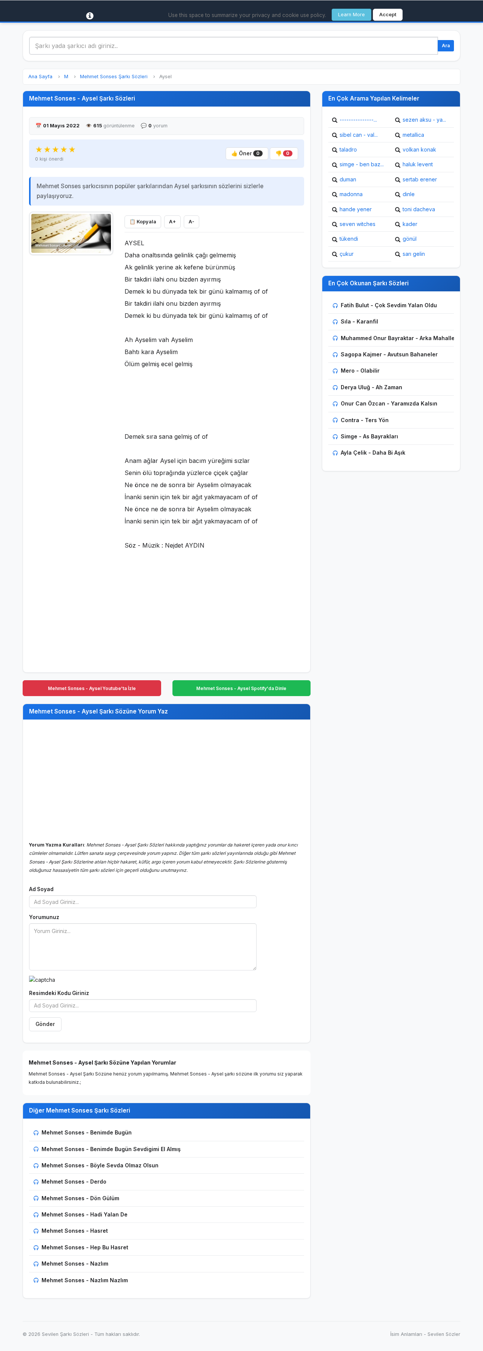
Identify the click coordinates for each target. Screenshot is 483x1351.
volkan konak (419, 149)
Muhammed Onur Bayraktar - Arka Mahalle (398, 338)
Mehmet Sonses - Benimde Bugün (87, 1132)
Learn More (351, 14)
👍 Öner (245, 153)
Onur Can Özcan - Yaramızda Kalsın (389, 403)
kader (410, 224)
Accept (387, 14)
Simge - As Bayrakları (369, 436)
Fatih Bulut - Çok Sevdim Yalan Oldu (389, 305)
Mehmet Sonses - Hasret (75, 1230)
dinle (409, 194)
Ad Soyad (41, 889)
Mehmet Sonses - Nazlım (75, 1263)
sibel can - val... (359, 135)
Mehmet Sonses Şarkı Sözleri (114, 76)
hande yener (356, 209)
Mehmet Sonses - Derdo (74, 1181)
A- (191, 221)
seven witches (357, 224)
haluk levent (418, 164)
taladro (348, 149)
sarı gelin (414, 254)
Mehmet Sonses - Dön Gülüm (80, 1198)
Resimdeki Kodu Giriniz (59, 993)
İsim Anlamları (406, 1334)
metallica (413, 135)
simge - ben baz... (362, 164)
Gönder (45, 1024)
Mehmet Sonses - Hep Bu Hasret (85, 1247)
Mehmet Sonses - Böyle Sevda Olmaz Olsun (100, 1165)
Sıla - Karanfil (359, 321)
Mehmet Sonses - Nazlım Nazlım (85, 1280)
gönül (410, 238)
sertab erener (420, 179)
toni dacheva (419, 209)
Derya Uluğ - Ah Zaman (371, 387)
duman (348, 179)
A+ (172, 221)
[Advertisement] (71, 373)
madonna (351, 194)
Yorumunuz (44, 917)
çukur (347, 254)
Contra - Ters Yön (365, 420)
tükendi (349, 238)
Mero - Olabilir (360, 370)
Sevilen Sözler (444, 1334)
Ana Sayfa (40, 76)
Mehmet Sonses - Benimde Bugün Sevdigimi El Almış (111, 1149)
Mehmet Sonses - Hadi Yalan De (85, 1214)
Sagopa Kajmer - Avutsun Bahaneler (389, 354)
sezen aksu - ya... (424, 119)
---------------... (358, 119)
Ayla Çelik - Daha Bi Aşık (373, 452)
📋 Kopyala (142, 221)
